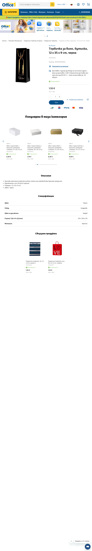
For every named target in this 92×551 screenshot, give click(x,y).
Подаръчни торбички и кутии (33, 41)
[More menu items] (63, 12)
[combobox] (62, 4)
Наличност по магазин (60, 66)
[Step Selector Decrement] (51, 97)
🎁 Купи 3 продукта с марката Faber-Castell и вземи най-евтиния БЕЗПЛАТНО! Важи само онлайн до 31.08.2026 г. (46, 17)
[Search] (52, 4)
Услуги (57, 12)
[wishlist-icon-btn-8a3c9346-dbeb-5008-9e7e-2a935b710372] (88, 100)
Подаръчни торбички (50, 41)
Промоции (24, 12)
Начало (4, 41)
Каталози (50, 12)
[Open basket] (88, 4)
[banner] (46, 26)
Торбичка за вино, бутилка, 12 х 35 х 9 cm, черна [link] (74, 41)
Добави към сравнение (76, 99)
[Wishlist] (83, 4)
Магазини (42, 12)
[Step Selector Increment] (59, 97)
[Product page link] (14, 131)
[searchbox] (36, 4)
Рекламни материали (15, 41)
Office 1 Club (33, 12)
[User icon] (78, 4)
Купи (56, 102)
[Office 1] (8, 4)
